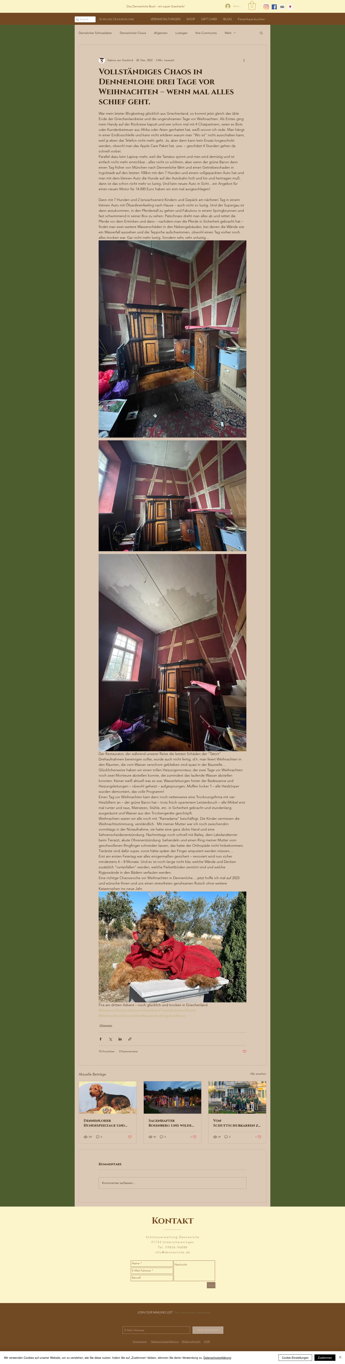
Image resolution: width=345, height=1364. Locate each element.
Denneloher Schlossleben (95, 33)
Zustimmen (325, 1358)
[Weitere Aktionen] (244, 60)
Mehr (228, 33)
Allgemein (161, 33)
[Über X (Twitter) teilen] (110, 1039)
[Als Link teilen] (130, 1039)
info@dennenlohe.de (172, 1252)
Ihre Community (206, 33)
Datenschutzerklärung (217, 1358)
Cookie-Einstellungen (295, 1358)
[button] (252, 5)
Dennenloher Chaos (133, 33)
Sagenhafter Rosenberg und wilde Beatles (170, 1123)
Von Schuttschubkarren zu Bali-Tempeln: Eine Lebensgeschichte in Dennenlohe (237, 1123)
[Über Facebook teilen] (100, 1039)
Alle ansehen (258, 1073)
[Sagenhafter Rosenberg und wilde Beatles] (172, 1097)
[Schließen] (340, 1357)
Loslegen (181, 33)
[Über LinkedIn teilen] (120, 1039)
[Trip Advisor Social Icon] (282, 6)
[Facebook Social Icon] (274, 6)
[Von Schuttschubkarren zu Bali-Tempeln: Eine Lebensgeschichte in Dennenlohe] (237, 1097)
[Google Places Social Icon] (290, 6)
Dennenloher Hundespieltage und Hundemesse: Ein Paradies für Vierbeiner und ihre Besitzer (107, 1123)
